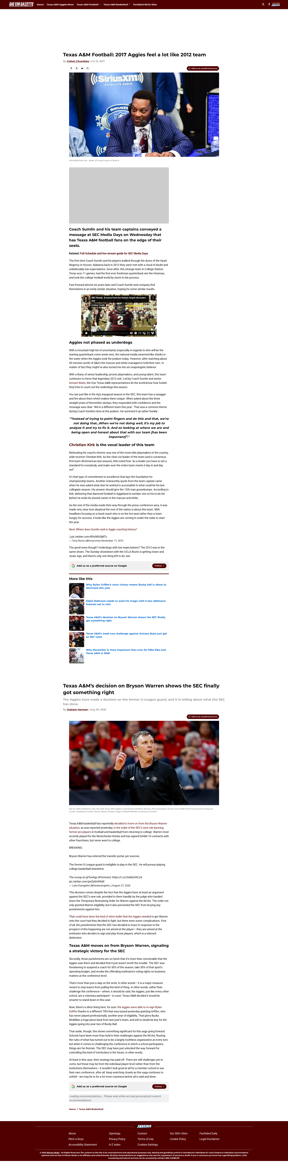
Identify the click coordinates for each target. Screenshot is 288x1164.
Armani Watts (77, 382)
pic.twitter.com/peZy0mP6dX (86, 881)
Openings (114, 1133)
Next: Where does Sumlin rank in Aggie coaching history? (103, 529)
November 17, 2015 (112, 540)
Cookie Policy (178, 1139)
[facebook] (269, 4)
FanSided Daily (208, 1133)
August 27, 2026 (121, 885)
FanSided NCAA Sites (145, 4)
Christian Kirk (82, 445)
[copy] (87, 68)
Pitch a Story (76, 1139)
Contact (142, 1133)
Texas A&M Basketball (91, 1109)
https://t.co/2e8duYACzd (127, 877)
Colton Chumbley (78, 61)
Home (72, 1109)
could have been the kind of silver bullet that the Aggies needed (113, 916)
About (40, 4)
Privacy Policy (117, 1139)
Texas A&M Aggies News (60, 4)
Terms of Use (146, 1139)
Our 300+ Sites (178, 1133)
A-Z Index (114, 1144)
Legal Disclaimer (210, 1139)
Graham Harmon (77, 709)
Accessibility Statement (82, 1144)
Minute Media (53, 1152)
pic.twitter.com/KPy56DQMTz (89, 536)
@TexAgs (91, 877)
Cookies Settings (148, 1144)
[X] (263, 4)
